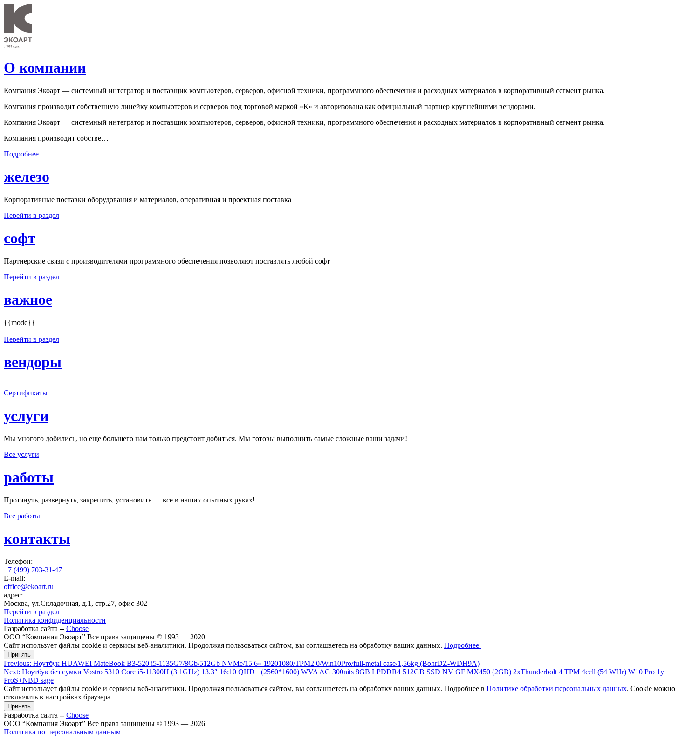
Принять (19, 654)
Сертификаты (26, 393)
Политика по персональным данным (62, 732)
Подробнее (21, 154)
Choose (77, 628)
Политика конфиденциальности (55, 620)
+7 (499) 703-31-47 (33, 570)
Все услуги (21, 454)
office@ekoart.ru (29, 587)
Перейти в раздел (31, 215)
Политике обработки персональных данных (556, 688)
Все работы (22, 516)
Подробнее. (462, 645)
